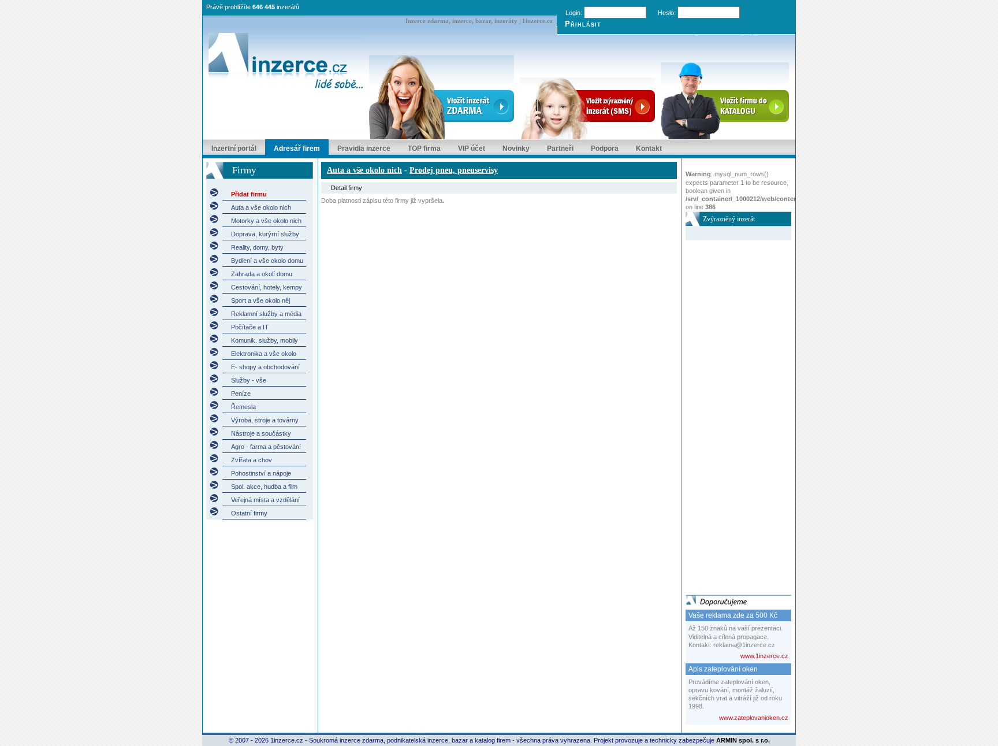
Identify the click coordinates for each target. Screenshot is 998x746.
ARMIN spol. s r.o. (743, 740)
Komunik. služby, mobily (264, 340)
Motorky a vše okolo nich (266, 220)
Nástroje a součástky (261, 433)
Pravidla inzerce (363, 148)
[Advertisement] (732, 413)
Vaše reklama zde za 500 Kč (732, 615)
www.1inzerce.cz (764, 655)
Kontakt (649, 148)
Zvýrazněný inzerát (729, 219)
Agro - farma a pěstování (266, 446)
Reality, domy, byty (257, 247)
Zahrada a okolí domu (261, 273)
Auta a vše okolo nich (261, 207)
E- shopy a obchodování (265, 366)
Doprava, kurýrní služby (265, 234)
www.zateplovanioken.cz (753, 717)
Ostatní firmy (249, 513)
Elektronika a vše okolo (263, 353)
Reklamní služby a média (266, 313)
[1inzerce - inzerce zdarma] (285, 62)
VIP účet (471, 148)
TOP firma (424, 148)
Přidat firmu (249, 194)
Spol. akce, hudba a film (264, 486)
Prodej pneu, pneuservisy (453, 170)
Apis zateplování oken (723, 669)
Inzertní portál (233, 148)
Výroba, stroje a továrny (265, 420)
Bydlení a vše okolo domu (267, 260)
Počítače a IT (250, 327)
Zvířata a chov (251, 459)
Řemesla (243, 406)
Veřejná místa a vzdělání (265, 499)
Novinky (516, 148)
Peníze (241, 393)
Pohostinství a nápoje (261, 473)
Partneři (560, 148)
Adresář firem (297, 148)
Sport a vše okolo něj (260, 300)
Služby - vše (248, 380)
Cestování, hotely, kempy (266, 287)
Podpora (605, 148)
